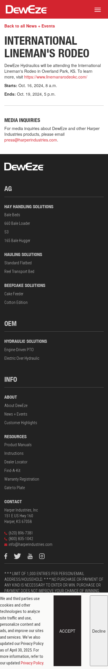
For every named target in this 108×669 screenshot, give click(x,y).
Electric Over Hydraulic (21, 358)
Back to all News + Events (29, 26)
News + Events (15, 414)
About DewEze (15, 405)
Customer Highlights (20, 422)
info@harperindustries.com (30, 544)
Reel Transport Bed (19, 271)
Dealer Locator (15, 462)
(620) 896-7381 (21, 533)
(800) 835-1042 (21, 538)
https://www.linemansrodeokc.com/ (55, 77)
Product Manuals (18, 444)
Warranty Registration (21, 479)
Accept (67, 631)
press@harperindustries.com (30, 140)
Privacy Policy (32, 663)
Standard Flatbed (18, 263)
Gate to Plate (14, 487)
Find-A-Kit (12, 470)
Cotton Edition (16, 302)
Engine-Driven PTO (19, 349)
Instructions (14, 453)
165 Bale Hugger (17, 240)
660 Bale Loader (17, 223)
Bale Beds (12, 214)
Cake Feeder (13, 294)
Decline (99, 631)
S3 (6, 232)
